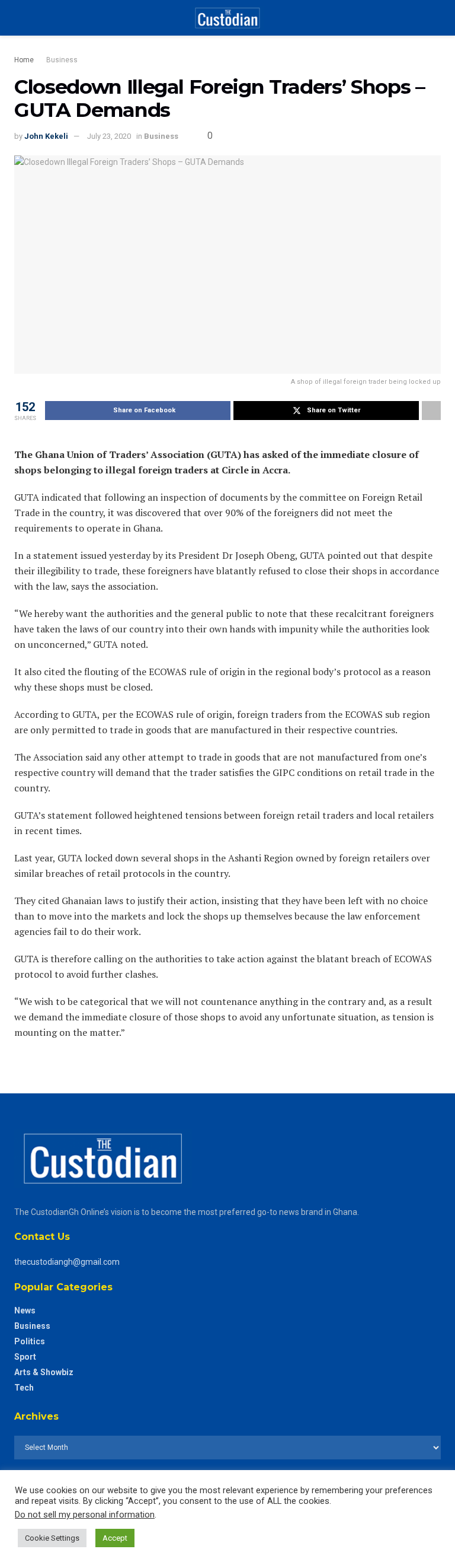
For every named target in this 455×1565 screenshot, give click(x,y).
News (25, 1310)
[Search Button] (436, 18)
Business (62, 60)
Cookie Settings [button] (52, 1538)
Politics (29, 1341)
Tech (24, 1387)
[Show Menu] (19, 18)
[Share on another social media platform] (431, 410)
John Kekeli (46, 136)
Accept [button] (114, 1538)
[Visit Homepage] (227, 18)
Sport (25, 1357)
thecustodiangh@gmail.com (67, 1262)
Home (24, 60)
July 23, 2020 (109, 136)
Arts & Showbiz (43, 1372)
